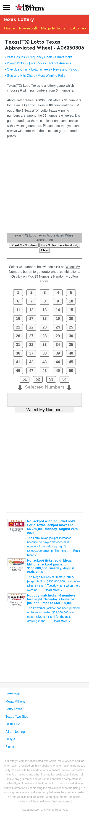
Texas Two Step (17, 716)
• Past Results (15, 57)
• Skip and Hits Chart (20, 75)
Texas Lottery (18, 19)
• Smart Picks (62, 57)
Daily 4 (10, 739)
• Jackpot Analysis (58, 63)
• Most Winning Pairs (50, 75)
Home (9, 28)
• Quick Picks (34, 63)
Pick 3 (9, 746)
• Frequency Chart (39, 57)
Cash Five (12, 724)
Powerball (28, 28)
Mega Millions (53, 28)
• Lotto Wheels (39, 69)
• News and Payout (65, 69)
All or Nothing (15, 731)
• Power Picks (14, 63)
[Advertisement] (44, 186)
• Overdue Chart (16, 69)
